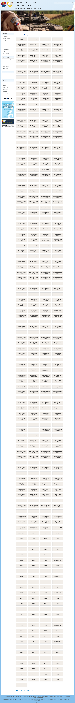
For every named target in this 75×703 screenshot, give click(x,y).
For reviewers (7, 72)
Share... (19, 690)
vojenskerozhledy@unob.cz (37, 697)
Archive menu (7, 34)
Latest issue (22, 8)
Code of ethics (29, 8)
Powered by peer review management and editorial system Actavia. (37, 702)
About (16, 8)
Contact (34, 8)
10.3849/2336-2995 (37, 700)
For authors (6, 57)
